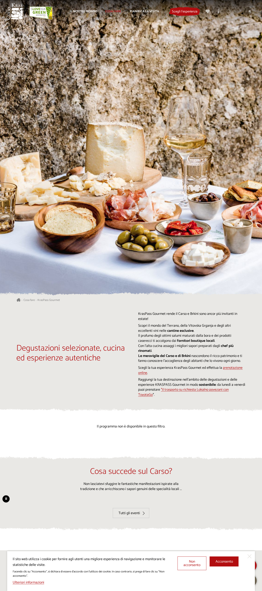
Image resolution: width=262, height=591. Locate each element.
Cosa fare (29, 300)
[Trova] (229, 11)
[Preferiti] (207, 11)
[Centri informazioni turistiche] (218, 11)
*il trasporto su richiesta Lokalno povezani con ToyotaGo (183, 392)
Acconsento (224, 562)
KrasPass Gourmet (48, 300)
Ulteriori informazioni (28, 582)
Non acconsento (191, 563)
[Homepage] (15, 11)
